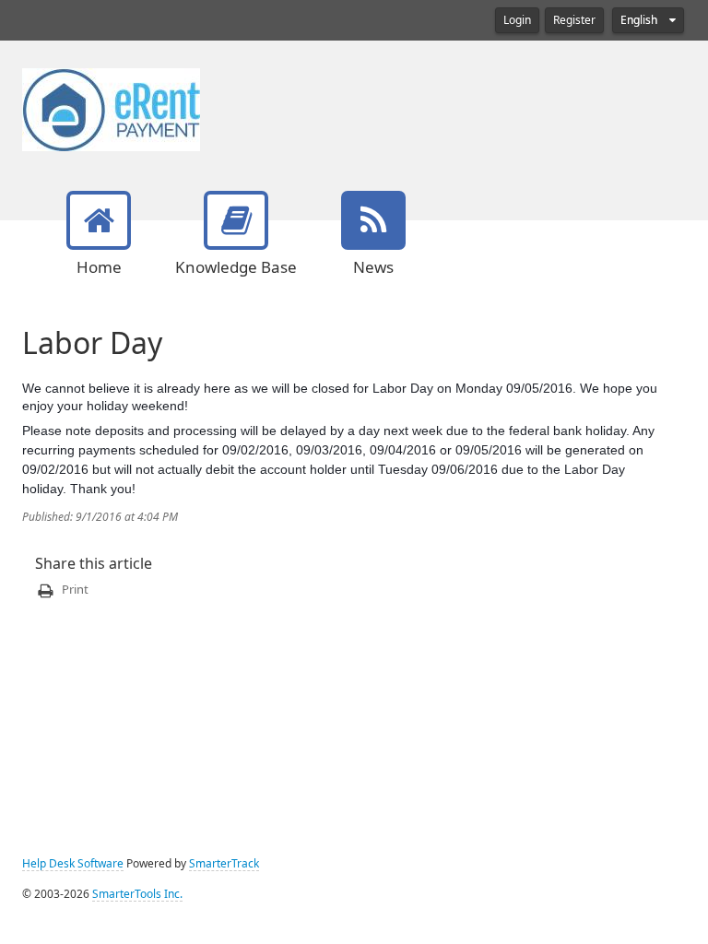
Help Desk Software (73, 863)
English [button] (640, 20)
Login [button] (517, 20)
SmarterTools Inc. (137, 894)
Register (574, 20)
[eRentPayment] (111, 108)
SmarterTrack (224, 863)
